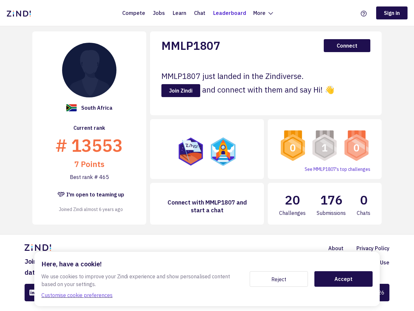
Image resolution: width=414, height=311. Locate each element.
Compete (133, 13)
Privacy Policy (372, 248)
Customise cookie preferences (77, 295)
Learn (179, 13)
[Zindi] (20, 13)
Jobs (159, 13)
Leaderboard (229, 13)
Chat (199, 13)
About (335, 248)
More (260, 13)
